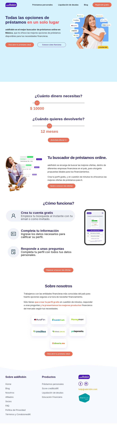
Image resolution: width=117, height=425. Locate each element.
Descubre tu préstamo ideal (19, 45)
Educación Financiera (52, 397)
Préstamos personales (53, 384)
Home (8, 384)
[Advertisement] (58, 66)
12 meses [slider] (49, 131)
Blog (7, 388)
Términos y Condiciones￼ (17, 414)
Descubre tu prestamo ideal (58, 354)
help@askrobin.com (87, 389)
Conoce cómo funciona (51, 45)
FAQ (7, 406)
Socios (8, 401)
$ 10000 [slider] (37, 108)
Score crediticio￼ (50, 388)
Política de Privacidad (15, 410)
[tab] (40, 216)
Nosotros (9, 393)
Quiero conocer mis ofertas (61, 186)
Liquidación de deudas (52, 393)
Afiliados (9, 397)
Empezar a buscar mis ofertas (58, 270)
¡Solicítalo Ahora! (57, 140)
